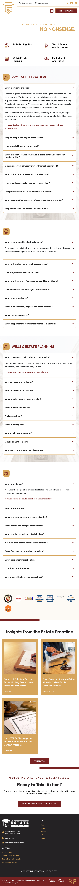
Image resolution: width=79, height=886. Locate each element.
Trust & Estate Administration (60, 46)
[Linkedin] (71, 3)
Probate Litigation (22, 44)
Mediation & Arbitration (58, 59)
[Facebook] (76, 3)
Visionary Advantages (10, 883)
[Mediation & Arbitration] (46, 59)
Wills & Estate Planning (20, 59)
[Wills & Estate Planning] (6, 59)
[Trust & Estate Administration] (46, 45)
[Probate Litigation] (6, 45)
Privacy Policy (62, 880)
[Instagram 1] (67, 3)
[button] (51, 11)
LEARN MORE (8, 691)
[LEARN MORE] (14, 691)
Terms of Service (54, 880)
